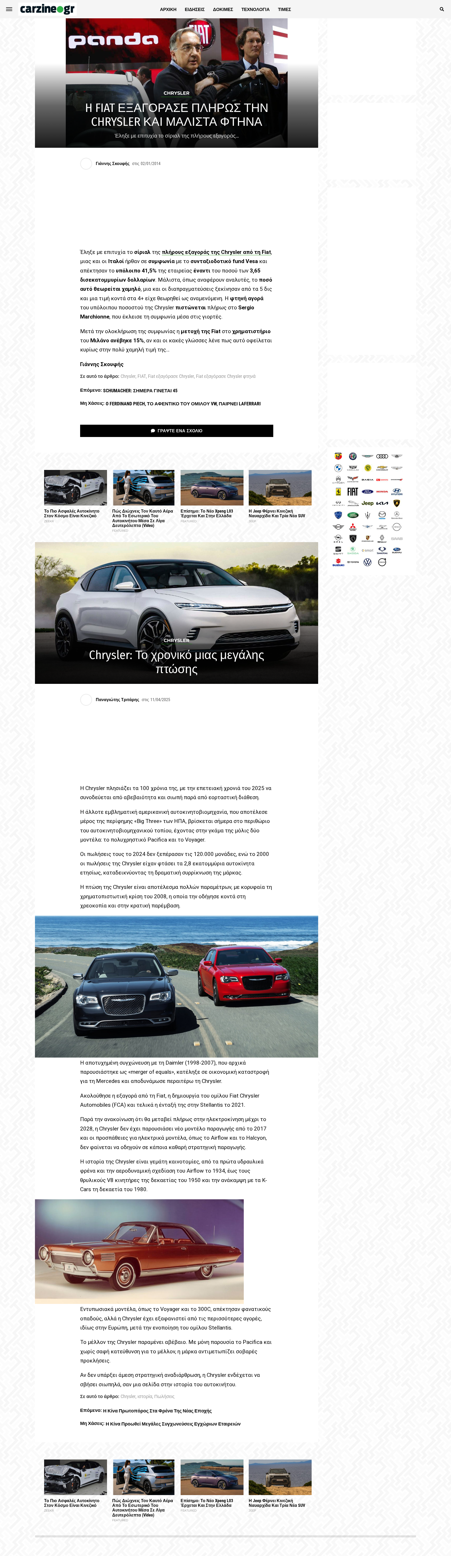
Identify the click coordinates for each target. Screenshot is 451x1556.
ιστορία (145, 1396)
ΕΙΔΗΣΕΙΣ (195, 9)
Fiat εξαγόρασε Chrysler (171, 376)
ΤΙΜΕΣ (284, 9)
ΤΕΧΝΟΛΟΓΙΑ (255, 9)
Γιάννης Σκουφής (112, 163)
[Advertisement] (372, 271)
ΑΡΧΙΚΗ (168, 9)
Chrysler (128, 376)
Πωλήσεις (164, 1396)
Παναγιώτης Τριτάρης (117, 699)
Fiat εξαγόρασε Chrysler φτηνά (226, 376)
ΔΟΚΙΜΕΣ (223, 9)
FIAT (142, 376)
